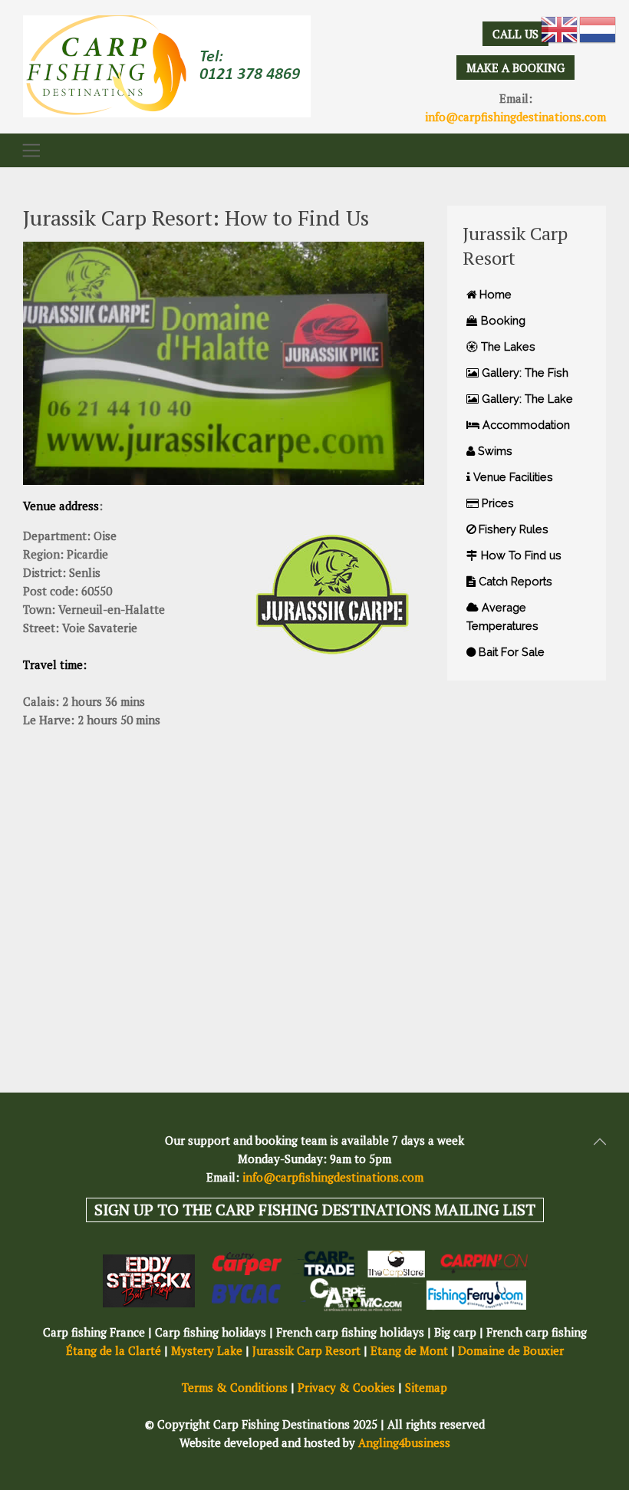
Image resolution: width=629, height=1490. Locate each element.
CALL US (515, 33)
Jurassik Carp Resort (306, 1350)
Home (494, 294)
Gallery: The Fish (523, 372)
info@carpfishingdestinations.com (515, 116)
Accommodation (524, 424)
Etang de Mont (409, 1350)
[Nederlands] (598, 28)
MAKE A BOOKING (515, 67)
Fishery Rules (512, 529)
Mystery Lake (206, 1350)
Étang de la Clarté (113, 1350)
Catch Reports (514, 581)
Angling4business (404, 1442)
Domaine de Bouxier (511, 1350)
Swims (493, 450)
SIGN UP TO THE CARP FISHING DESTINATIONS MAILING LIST (314, 1209)
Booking (501, 320)
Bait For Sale (510, 651)
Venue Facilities (511, 476)
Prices (496, 502)
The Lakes (506, 346)
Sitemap (426, 1387)
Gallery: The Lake (526, 398)
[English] (560, 28)
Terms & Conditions (235, 1387)
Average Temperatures (502, 616)
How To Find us (519, 555)
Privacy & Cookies (346, 1387)
